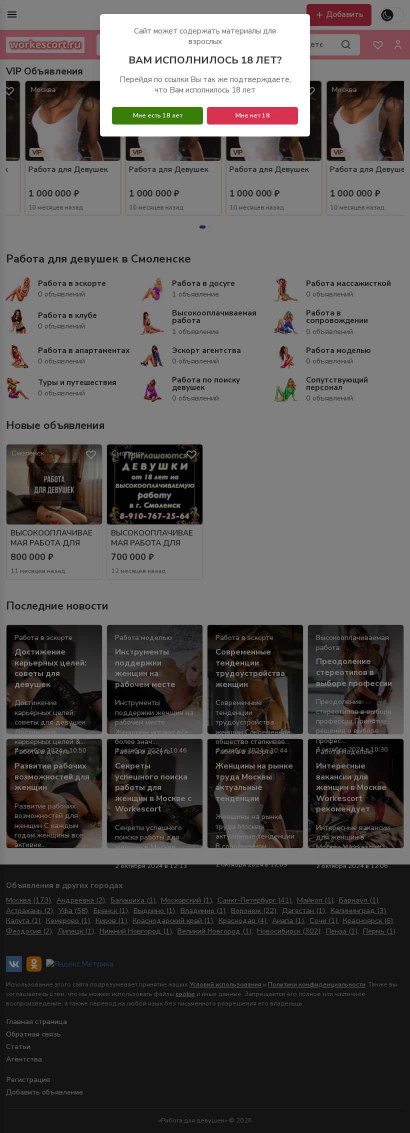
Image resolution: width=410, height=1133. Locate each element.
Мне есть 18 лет (157, 115)
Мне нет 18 (253, 115)
